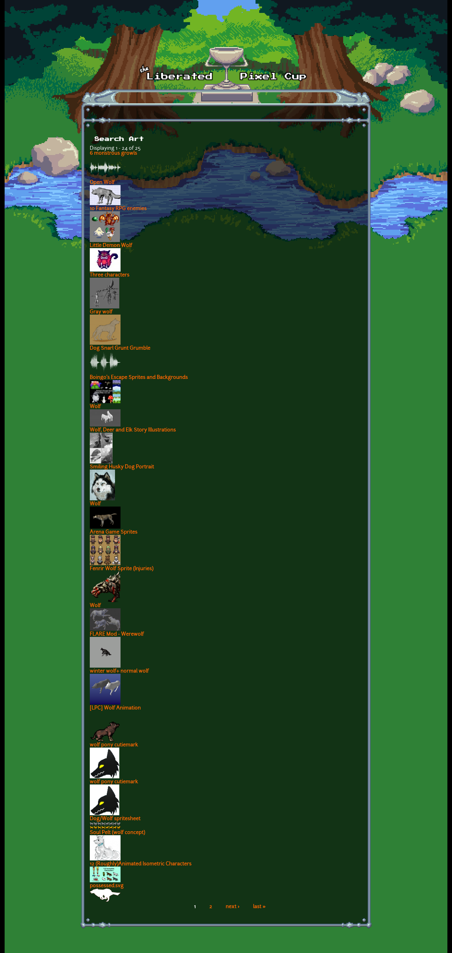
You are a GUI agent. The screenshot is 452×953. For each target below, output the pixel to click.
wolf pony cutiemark (114, 745)
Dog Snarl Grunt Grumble (120, 348)
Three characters (109, 275)
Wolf (95, 406)
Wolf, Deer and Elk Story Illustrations (133, 430)
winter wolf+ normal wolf (119, 671)
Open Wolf (102, 182)
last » (259, 906)
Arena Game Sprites (113, 532)
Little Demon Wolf (111, 245)
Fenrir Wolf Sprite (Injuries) (121, 568)
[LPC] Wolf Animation (115, 708)
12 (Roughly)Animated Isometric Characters (141, 864)
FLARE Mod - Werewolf (117, 634)
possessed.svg (107, 886)
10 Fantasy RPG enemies (118, 208)
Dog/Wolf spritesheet (115, 818)
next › (233, 906)
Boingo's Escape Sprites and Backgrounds (139, 377)
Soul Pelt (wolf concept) (117, 832)
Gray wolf (101, 312)
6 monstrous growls (113, 153)
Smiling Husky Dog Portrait (122, 467)
